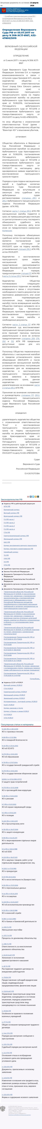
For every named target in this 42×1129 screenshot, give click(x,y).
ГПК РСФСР (8, 688)
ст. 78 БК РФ (6, 977)
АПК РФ (7, 506)
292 (4, 341)
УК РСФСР (8, 714)
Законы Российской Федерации (17, 571)
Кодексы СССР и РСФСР (13, 682)
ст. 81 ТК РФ (6, 966)
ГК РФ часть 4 (9, 529)
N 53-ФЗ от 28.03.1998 (9, 910)
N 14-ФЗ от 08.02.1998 (9, 849)
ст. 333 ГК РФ (6, 927)
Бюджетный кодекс (11, 510)
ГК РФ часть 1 (9, 519)
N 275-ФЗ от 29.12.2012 (10, 771)
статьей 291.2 (24, 249)
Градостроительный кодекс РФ (16, 536)
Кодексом (7, 231)
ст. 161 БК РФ (6, 1011)
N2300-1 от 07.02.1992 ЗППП (12, 779)
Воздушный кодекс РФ (13, 516)
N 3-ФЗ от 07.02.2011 (9, 813)
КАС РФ (7, 542)
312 (12, 341)
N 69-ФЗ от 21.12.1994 (9, 737)
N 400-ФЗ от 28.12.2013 (10, 729)
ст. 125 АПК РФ (7, 1095)
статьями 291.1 (29, 198)
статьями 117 (27, 395)
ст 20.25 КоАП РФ (8, 955)
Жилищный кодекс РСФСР (14, 695)
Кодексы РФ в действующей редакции (19, 503)
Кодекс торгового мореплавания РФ (18, 549)
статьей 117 (26, 273)
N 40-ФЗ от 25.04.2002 (10, 746)
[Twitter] (33, 496)
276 (37, 338)
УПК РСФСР (8, 718)
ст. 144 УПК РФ (7, 1033)
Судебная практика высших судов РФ (19, 569)
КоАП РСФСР (9, 705)
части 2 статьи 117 (21, 325)
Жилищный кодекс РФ (13, 539)
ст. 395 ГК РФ (6, 944)
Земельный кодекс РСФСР (14, 698)
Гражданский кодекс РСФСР (15, 692)
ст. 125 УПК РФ (7, 1044)
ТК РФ (6, 555)
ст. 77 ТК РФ (6, 1022)
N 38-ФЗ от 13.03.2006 (10, 796)
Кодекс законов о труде (13, 708)
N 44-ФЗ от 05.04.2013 (10, 894)
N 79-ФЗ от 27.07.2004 (10, 762)
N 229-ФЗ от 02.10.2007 (10, 902)
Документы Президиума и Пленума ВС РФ (21, 589)
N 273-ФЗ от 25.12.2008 (10, 787)
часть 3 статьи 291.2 (12, 276)
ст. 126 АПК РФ (7, 1067)
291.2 (4, 201)
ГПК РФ (7, 532)
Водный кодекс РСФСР (13, 685)
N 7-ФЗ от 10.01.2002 (9, 804)
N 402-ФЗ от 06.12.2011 (10, 821)
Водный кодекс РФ (11, 513)
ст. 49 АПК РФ (7, 1078)
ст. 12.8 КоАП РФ (8, 991)
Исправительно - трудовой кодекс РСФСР (20, 701)
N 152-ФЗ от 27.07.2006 (10, 885)
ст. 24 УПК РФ (7, 1053)
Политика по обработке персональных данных (19, 1114)
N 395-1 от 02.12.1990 (9, 919)
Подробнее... (35, 679)
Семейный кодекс (11, 552)
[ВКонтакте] (31, 496)
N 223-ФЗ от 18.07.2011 (9, 857)
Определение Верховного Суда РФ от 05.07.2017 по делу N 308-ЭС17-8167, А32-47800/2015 (17, 21)
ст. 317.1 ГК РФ (7, 935)
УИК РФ (7, 558)
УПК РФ (7, 565)
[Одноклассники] (35, 496)
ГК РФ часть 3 (9, 526)
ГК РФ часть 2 (9, 523)
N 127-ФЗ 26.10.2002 (9, 877)
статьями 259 (28, 338)
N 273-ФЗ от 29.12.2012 (10, 754)
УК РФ (6, 562)
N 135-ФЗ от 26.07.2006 (10, 829)
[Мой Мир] (38, 496)
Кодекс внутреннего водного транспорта (20, 545)
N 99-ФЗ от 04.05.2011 (9, 838)
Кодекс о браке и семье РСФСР (16, 711)
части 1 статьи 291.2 (21, 211)
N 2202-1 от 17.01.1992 (9, 868)
